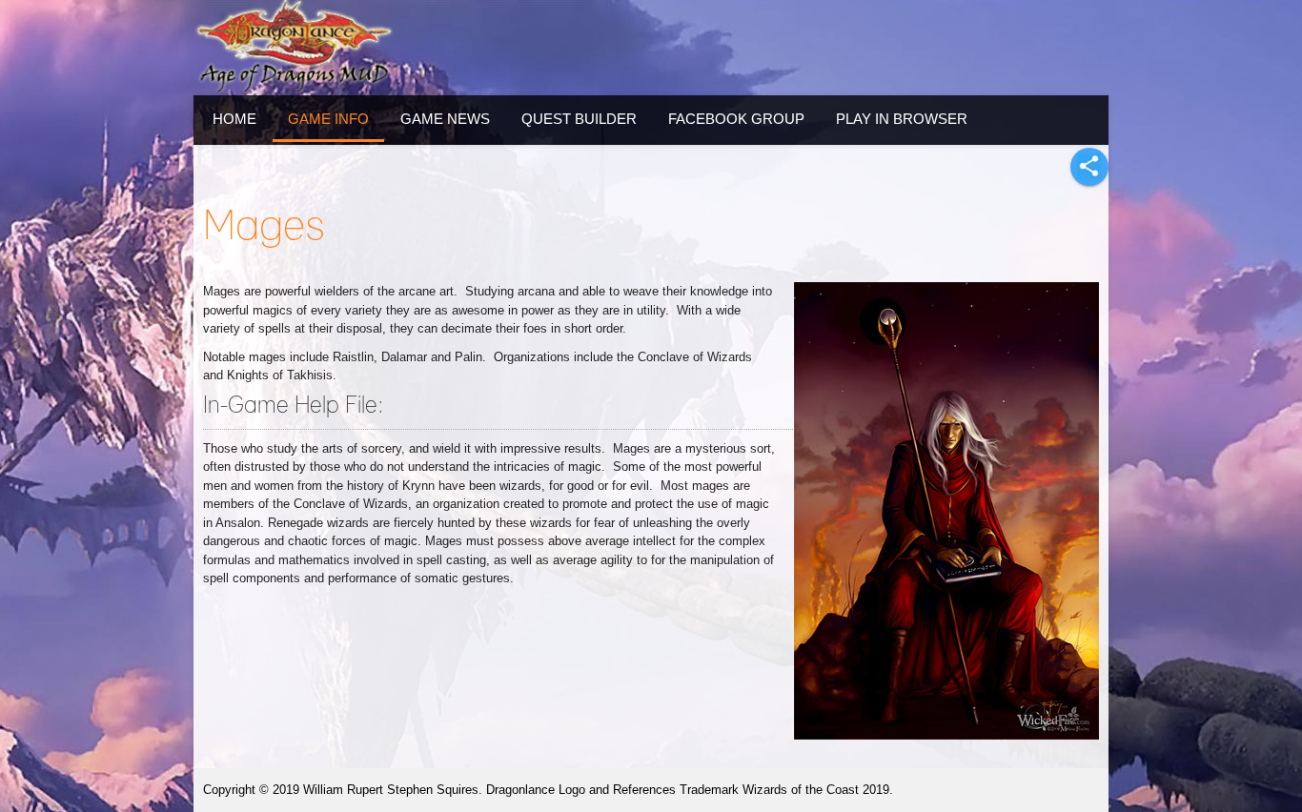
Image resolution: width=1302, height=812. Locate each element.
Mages (264, 227)
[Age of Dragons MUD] (293, 47)
